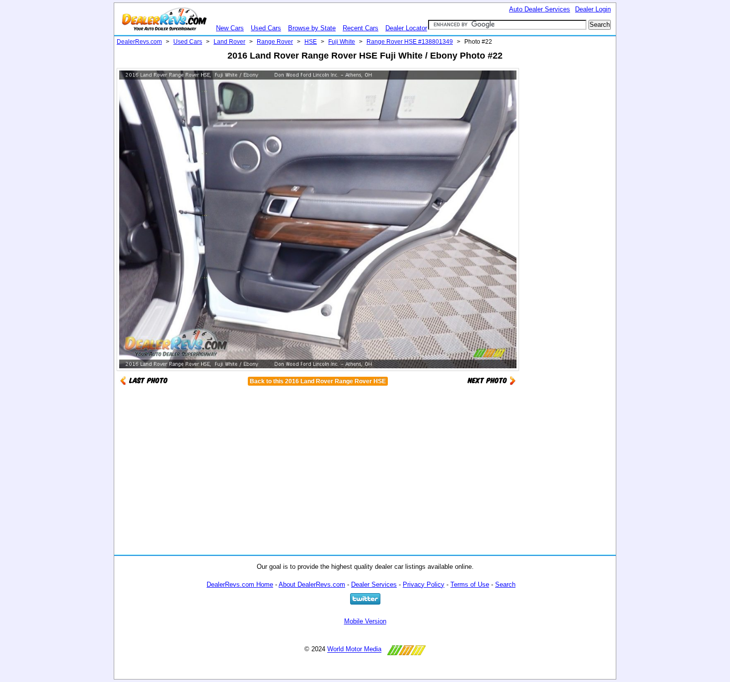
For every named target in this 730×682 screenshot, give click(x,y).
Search (505, 584)
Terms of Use (469, 584)
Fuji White (341, 41)
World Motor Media (354, 649)
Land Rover (229, 41)
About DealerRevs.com (312, 584)
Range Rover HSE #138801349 (409, 41)
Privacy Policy (423, 584)
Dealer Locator (406, 28)
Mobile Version (365, 621)
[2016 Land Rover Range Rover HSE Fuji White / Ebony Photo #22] (491, 380)
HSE (310, 41)
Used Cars (266, 28)
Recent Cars (360, 28)
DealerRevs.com (139, 41)
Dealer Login (593, 9)
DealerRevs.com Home (240, 584)
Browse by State (312, 28)
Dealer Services (374, 584)
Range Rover (275, 41)
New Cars (230, 28)
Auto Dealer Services (539, 9)
